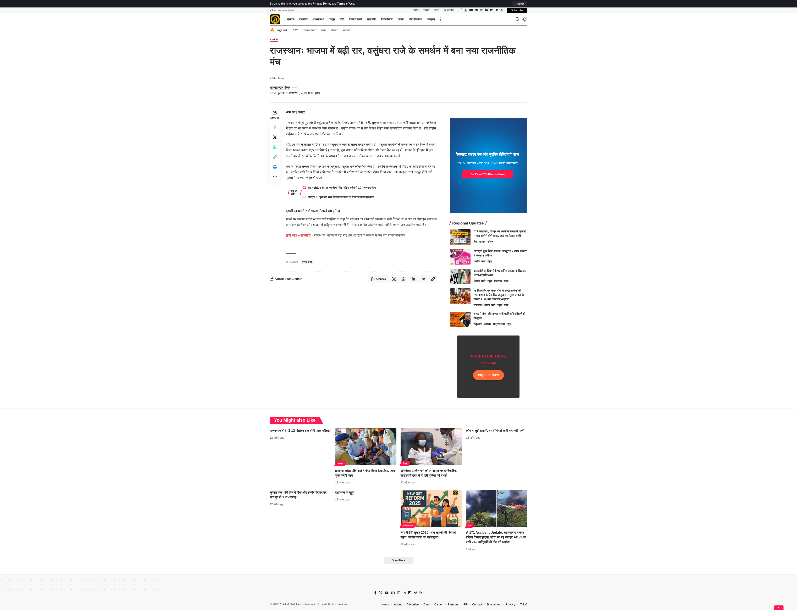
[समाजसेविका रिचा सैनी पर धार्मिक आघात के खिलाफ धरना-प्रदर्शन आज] (460, 276)
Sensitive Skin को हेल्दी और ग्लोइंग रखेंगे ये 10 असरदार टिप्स (342, 187)
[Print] (275, 167)
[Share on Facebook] (275, 127)
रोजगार (334, 30)
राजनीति (274, 39)
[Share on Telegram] (423, 279)
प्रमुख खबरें (282, 30)
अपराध (482, 241)
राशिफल (347, 30)
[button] (519, 3)
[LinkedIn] (486, 10)
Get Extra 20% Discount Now (488, 174)
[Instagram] (481, 10)
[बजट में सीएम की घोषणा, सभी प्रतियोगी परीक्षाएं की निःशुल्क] (460, 319)
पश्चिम (491, 241)
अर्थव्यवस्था (408, 525)
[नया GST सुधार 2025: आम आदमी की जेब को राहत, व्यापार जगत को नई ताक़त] (431, 508)
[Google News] (476, 10)
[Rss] (501, 10)
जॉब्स (323, 30)
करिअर (487, 324)
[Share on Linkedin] (413, 279)
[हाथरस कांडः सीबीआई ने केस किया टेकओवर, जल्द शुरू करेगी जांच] (365, 446)
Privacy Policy (322, 3)
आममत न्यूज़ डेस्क (280, 87)
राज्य (506, 281)
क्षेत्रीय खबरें (479, 261)
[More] (275, 177)
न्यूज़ (490, 261)
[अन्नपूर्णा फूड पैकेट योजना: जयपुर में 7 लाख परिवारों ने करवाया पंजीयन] (460, 257)
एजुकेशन (478, 324)
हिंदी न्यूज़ (291, 235)
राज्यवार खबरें (309, 30)
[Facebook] (461, 10)
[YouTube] (471, 10)
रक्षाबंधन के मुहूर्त (344, 492)
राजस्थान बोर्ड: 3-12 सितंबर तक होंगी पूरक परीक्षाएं (300, 430)
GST (295, 30)
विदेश (405, 463)
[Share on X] (275, 137)
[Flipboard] (491, 10)
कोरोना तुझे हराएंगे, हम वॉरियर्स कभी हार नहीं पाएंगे (495, 430)
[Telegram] (496, 10)
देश (475, 241)
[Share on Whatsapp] (275, 147)
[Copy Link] (275, 157)
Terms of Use (345, 3)
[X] (465, 10)
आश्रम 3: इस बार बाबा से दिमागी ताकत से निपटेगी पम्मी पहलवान (341, 197)
